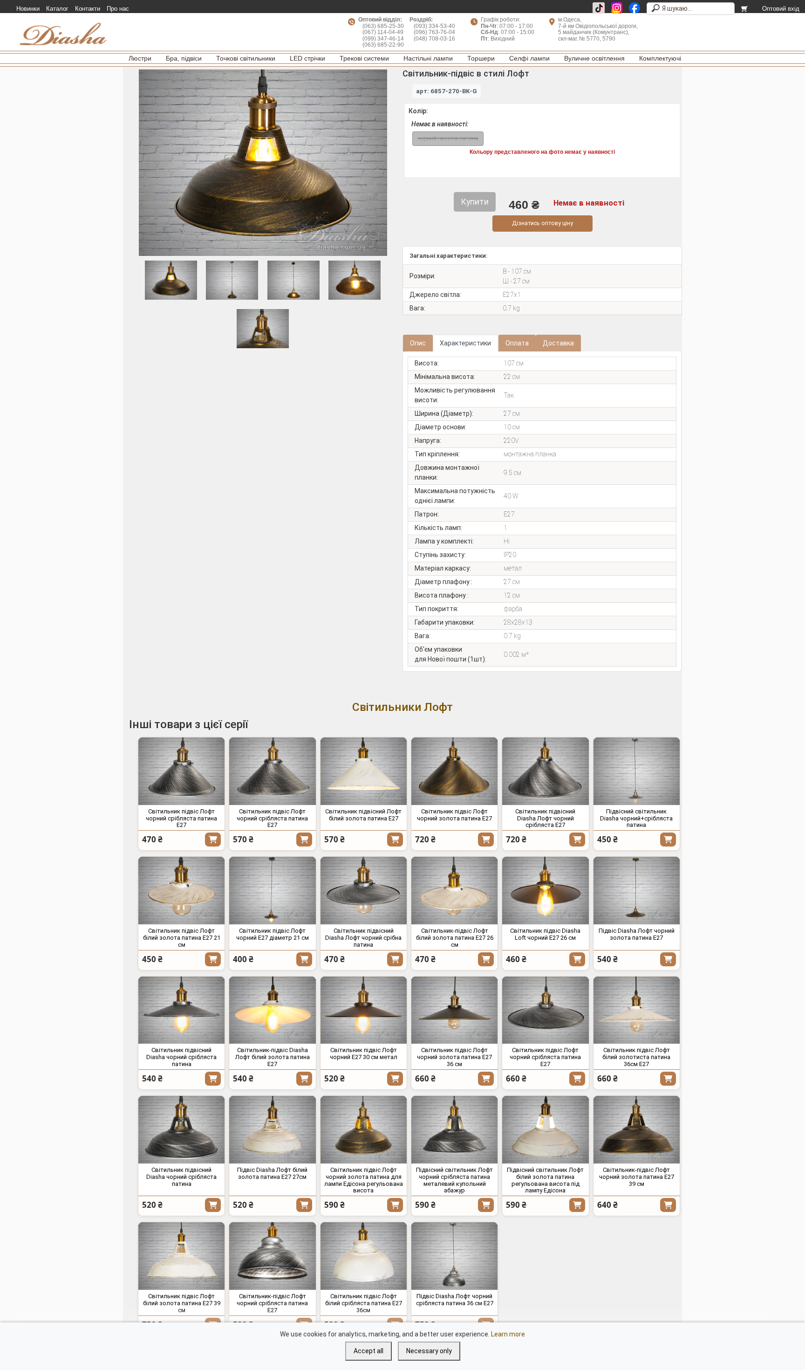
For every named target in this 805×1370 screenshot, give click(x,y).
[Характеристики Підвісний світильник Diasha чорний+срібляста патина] (637, 771)
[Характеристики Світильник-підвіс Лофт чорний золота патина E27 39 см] (637, 1129)
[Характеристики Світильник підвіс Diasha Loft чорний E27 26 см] (545, 890)
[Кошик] (745, 9)
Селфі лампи (529, 58)
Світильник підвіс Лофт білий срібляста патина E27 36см (363, 1303)
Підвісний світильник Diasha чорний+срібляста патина (636, 818)
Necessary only (429, 1351)
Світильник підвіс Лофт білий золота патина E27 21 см (181, 937)
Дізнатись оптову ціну (542, 223)
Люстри (140, 58)
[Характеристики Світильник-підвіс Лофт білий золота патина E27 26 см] (454, 890)
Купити (213, 840)
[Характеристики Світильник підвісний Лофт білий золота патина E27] (364, 771)
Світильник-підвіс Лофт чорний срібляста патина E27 (272, 1303)
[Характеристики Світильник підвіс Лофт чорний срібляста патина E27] (181, 771)
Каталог (57, 9)
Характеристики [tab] (465, 343)
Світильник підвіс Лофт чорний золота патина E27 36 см (454, 1056)
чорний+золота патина (448, 138)
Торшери (481, 58)
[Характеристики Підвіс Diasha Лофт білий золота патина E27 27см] (272, 1129)
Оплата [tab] (517, 343)
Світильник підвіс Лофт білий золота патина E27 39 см (181, 1303)
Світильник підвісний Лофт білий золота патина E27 (363, 815)
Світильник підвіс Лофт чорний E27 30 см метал (363, 1053)
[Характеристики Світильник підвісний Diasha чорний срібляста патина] (181, 1010)
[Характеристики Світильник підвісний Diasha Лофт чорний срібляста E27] (545, 771)
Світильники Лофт (402, 707)
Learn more (508, 1334)
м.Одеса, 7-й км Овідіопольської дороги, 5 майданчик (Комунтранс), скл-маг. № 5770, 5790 (598, 28)
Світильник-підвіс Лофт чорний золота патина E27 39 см (636, 1176)
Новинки (28, 9)
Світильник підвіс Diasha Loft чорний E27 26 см (545, 934)
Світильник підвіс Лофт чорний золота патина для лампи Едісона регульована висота (363, 1180)
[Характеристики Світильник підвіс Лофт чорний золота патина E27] (454, 771)
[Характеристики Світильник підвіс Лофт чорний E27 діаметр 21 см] (272, 890)
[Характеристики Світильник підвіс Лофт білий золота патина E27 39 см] (181, 1256)
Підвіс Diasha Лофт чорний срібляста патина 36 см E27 (454, 1300)
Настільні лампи (428, 58)
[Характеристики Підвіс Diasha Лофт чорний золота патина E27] (637, 890)
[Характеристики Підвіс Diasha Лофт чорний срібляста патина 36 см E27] (454, 1256)
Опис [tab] (418, 343)
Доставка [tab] (558, 343)
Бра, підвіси (184, 58)
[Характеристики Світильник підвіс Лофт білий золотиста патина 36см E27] (637, 1010)
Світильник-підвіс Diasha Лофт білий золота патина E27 (272, 1056)
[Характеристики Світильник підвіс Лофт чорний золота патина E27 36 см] (454, 1010)
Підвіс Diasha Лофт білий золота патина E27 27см (272, 1173)
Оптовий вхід (780, 9)
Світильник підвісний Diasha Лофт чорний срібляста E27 (545, 818)
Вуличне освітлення (594, 58)
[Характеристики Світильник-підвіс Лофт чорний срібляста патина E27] (272, 1256)
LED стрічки (307, 58)
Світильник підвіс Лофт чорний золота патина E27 (454, 815)
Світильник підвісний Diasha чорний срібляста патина (181, 1056)
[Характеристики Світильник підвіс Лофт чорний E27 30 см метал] (364, 1010)
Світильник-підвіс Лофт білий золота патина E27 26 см (454, 937)
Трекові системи (364, 58)
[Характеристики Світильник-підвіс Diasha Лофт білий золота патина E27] (272, 1010)
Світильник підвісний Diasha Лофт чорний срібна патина (363, 937)
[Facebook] (634, 8)
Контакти (87, 9)
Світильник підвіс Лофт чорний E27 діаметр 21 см (272, 934)
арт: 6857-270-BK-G (446, 91)
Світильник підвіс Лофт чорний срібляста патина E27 (181, 818)
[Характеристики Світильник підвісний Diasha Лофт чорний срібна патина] (364, 890)
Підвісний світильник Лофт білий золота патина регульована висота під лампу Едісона (545, 1180)
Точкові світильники (245, 58)
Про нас (118, 9)
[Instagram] (616, 8)
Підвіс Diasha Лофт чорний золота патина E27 (637, 934)
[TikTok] (599, 8)
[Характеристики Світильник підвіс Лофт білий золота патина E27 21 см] (181, 890)
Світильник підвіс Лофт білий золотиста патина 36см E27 (636, 1056)
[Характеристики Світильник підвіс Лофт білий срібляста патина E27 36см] (364, 1256)
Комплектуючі (660, 58)
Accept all (368, 1351)
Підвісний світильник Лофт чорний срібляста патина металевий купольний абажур (454, 1180)
